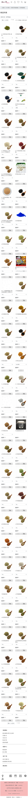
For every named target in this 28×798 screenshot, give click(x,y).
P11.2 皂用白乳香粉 (6, 407)
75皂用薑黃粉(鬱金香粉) (21, 314)
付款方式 (5, 737)
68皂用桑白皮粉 (5, 524)
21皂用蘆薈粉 (18, 594)
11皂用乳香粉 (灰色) (20, 407)
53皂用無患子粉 (5, 267)
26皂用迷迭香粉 (5, 244)
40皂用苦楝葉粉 (19, 244)
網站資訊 (5, 765)
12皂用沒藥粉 (18, 337)
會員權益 (5, 730)
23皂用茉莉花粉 (5, 617)
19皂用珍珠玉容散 (5, 57)
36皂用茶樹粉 (4, 500)
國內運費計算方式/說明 (8, 733)
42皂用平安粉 (18, 127)
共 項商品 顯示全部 (21, 20)
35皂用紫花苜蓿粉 (19, 477)
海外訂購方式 (6, 759)
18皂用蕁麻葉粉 (5, 687)
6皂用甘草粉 (18, 547)
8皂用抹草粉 (4, 337)
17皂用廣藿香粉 (19, 290)
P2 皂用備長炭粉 (5, 80)
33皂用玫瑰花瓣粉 (5, 710)
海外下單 (5, 756)
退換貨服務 (5, 742)
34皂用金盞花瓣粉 (5, 477)
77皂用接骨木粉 (19, 710)
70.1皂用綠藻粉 (5, 384)
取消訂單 (5, 740)
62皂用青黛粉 (4, 104)
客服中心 (5, 746)
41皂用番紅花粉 (5, 547)
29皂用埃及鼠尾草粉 (6, 454)
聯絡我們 (5, 749)
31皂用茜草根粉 (19, 454)
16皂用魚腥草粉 (5, 640)
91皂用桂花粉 (4, 430)
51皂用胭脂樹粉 (19, 500)
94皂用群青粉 (18, 220)
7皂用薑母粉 (4, 594)
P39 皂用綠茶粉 (19, 617)
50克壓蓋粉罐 (19, 430)
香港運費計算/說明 (7, 761)
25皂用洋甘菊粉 (19, 524)
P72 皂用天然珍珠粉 (20, 384)
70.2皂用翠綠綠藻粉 (20, 80)
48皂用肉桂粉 (18, 664)
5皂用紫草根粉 (18, 34)
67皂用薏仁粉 (18, 570)
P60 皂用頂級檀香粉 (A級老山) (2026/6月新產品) (6, 175)
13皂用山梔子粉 (19, 360)
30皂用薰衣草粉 (5, 314)
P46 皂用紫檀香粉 (5, 664)
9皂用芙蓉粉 (4, 360)
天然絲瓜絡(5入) (20, 174)
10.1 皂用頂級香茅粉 (6, 570)
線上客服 (5, 752)
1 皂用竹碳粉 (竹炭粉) (20, 197)
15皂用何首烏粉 (5, 127)
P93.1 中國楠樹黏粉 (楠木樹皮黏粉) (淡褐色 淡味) (6, 292)
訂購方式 (5, 735)
